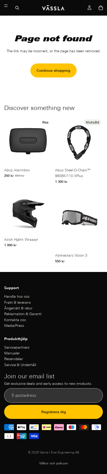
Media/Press (14, 325)
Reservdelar (13, 359)
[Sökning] (17, 8)
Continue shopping (53, 70)
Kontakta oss (15, 319)
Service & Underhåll (20, 364)
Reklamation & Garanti (23, 314)
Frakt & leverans (17, 302)
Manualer (12, 353)
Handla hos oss (17, 296)
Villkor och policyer (53, 463)
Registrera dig (53, 412)
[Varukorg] (100, 8)
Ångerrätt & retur (18, 308)
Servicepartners (17, 347)
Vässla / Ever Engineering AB (59, 452)
